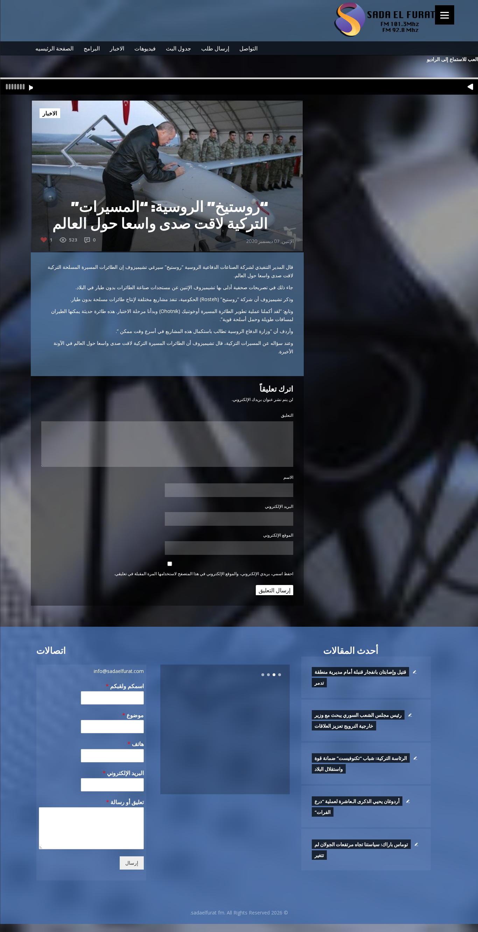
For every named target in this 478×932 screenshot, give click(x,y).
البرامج (92, 48)
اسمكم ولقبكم (125, 686)
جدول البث (178, 48)
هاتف (135, 744)
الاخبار (117, 48)
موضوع (133, 715)
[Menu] (444, 15)
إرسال (131, 863)
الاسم (288, 477)
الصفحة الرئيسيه (54, 48)
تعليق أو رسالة (125, 802)
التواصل (248, 48)
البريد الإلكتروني (279, 506)
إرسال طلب (215, 48)
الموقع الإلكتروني (278, 535)
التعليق (287, 415)
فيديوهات (145, 48)
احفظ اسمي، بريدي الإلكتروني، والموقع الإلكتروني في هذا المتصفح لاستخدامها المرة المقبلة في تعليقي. (203, 574)
